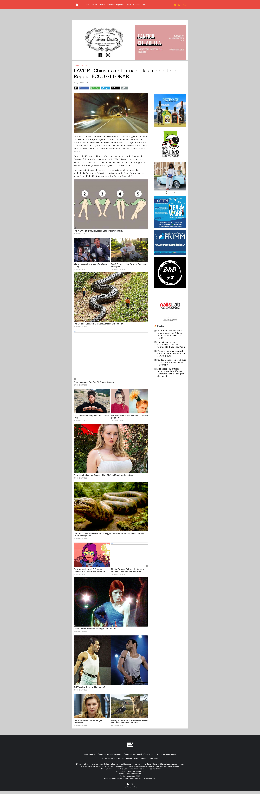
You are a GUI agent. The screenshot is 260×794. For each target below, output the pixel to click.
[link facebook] (175, 4)
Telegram (106, 88)
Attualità (101, 5)
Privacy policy (152, 758)
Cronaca (86, 5)
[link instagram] (179, 4)
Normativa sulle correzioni (136, 758)
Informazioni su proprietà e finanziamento (139, 754)
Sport (144, 5)
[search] (184, 4)
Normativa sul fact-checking (113, 758)
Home (76, 66)
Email (125, 88)
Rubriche (136, 5)
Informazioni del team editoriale (109, 754)
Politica (94, 5)
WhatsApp (95, 88)
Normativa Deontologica (166, 754)
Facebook (85, 88)
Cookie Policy (89, 754)
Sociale (128, 5)
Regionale (120, 5)
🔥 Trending (159, 326)
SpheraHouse (133, 787)
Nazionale (111, 5)
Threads (116, 88)
